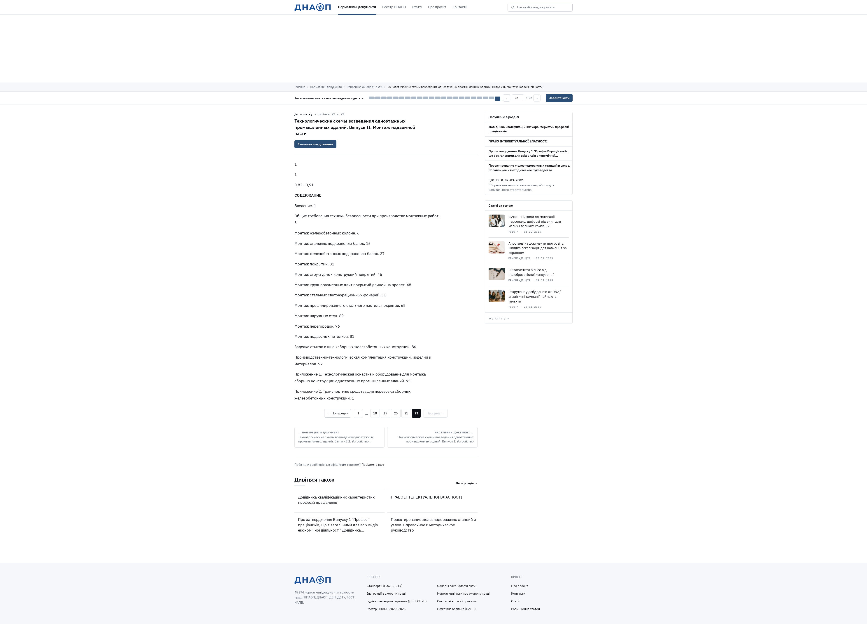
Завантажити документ (315, 144)
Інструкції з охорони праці (386, 593)
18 (375, 413)
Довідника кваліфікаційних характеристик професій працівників (336, 500)
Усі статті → (499, 318)
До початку (303, 114)
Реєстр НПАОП (394, 7)
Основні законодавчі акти (364, 87)
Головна (299, 87)
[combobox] (543, 7)
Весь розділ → (467, 483)
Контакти (459, 7)
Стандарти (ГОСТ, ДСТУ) (384, 586)
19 (385, 413)
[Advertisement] (433, 48)
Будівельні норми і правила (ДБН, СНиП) (397, 601)
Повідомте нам (372, 465)
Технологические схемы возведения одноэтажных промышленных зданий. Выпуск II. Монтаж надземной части (354, 127)
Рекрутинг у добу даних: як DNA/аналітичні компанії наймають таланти (534, 296)
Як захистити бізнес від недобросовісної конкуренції (531, 272)
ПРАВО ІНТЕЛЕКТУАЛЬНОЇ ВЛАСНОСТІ (426, 497)
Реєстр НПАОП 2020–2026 (386, 609)
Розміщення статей (525, 609)
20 (396, 413)
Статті (417, 7)
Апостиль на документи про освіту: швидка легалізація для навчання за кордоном (537, 248)
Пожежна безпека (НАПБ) (456, 609)
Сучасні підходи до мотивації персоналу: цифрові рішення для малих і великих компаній (534, 221)
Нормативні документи (357, 7)
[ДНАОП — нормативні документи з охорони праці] (312, 7)
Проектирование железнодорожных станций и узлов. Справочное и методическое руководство (433, 525)
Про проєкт (437, 7)
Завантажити (559, 98)
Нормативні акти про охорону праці (463, 593)
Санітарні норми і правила (456, 601)
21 (406, 413)
